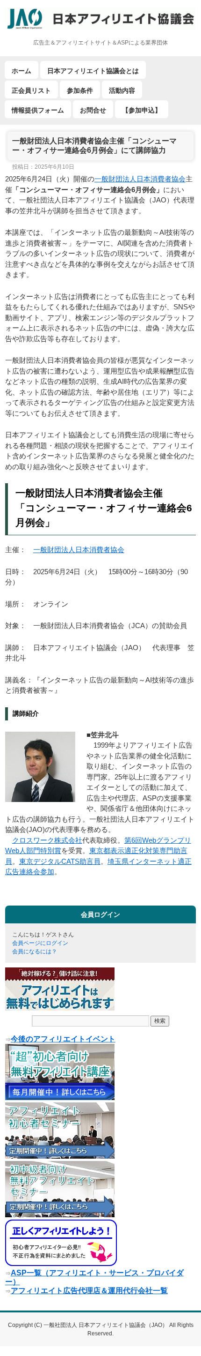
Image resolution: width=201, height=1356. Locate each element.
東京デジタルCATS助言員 (59, 861)
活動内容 (122, 90)
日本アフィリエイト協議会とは (93, 71)
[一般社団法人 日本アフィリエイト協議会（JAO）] (100, 18)
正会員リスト (31, 90)
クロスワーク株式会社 (47, 840)
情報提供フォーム (38, 110)
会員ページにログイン (40, 943)
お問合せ (93, 110)
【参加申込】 (141, 110)
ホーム (21, 71)
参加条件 (80, 90)
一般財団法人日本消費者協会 (140, 179)
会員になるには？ (34, 951)
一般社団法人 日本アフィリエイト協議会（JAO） (106, 1325)
